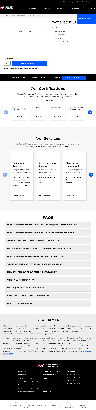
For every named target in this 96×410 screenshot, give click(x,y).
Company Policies (83, 406)
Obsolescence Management (28, 388)
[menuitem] (33, 9)
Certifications (18, 78)
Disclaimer (55, 78)
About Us (88, 8)
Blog (71, 1)
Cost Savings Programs (26, 392)
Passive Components (17, 16)
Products (33, 8)
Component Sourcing (26, 378)
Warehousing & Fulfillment (28, 385)
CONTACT (47, 392)
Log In (89, 1)
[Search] (66, 2)
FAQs (43, 78)
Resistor (29, 16)
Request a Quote (86, 18)
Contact (80, 1)
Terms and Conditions (69, 406)
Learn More (48, 100)
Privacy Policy (55, 406)
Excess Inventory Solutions (28, 381)
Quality (60, 8)
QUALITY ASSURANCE (51, 371)
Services (47, 8)
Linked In (68, 387)
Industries (74, 8)
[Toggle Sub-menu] (39, 9)
